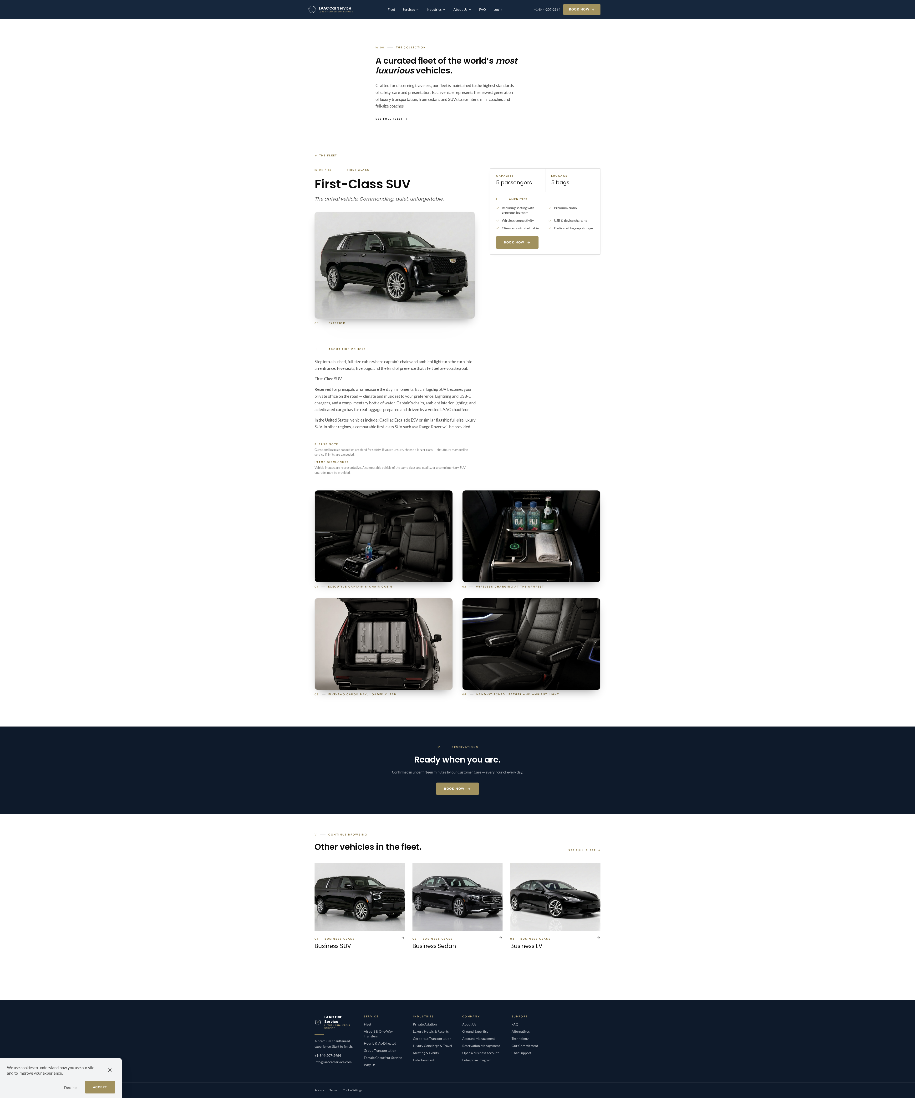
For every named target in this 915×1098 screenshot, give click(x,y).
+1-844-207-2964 (547, 9)
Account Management (478, 1038)
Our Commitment (525, 1046)
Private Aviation (425, 1024)
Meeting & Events (426, 1053)
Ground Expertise (475, 1031)
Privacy (319, 1090)
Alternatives (521, 1031)
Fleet (391, 9)
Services (409, 9)
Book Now (579, 9)
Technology (520, 1038)
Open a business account (480, 1053)
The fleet (328, 155)
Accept (100, 1087)
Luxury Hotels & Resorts (431, 1031)
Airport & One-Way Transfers (378, 1033)
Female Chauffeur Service (383, 1058)
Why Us (369, 1065)
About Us (460, 9)
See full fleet (389, 118)
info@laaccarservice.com (333, 1062)
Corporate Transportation (432, 1038)
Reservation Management (481, 1046)
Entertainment (423, 1060)
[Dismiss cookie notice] (110, 1070)
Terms (333, 1090)
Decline (70, 1087)
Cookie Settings (352, 1090)
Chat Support (521, 1053)
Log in (497, 9)
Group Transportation (380, 1050)
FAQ (482, 9)
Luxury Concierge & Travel (432, 1046)
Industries (434, 9)
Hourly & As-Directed (380, 1043)
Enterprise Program (477, 1060)
